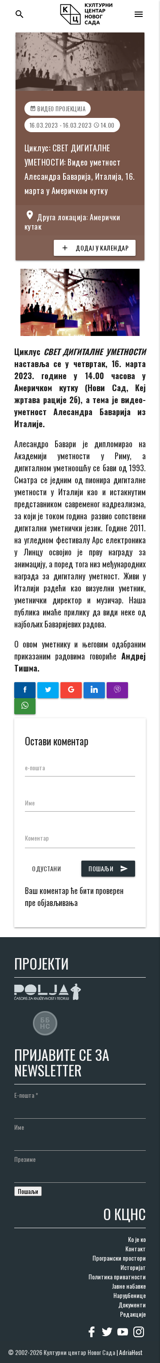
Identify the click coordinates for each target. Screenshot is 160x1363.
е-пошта (35, 767)
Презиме (25, 1159)
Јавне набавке (129, 1285)
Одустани (46, 868)
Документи (132, 1304)
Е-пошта (26, 1095)
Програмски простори (119, 1257)
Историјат (133, 1267)
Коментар (37, 837)
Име (30, 802)
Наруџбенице (129, 1295)
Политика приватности (117, 1276)
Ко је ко (137, 1239)
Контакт (135, 1248)
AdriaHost (131, 1352)
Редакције (133, 1314)
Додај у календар (94, 247)
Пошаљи (108, 868)
